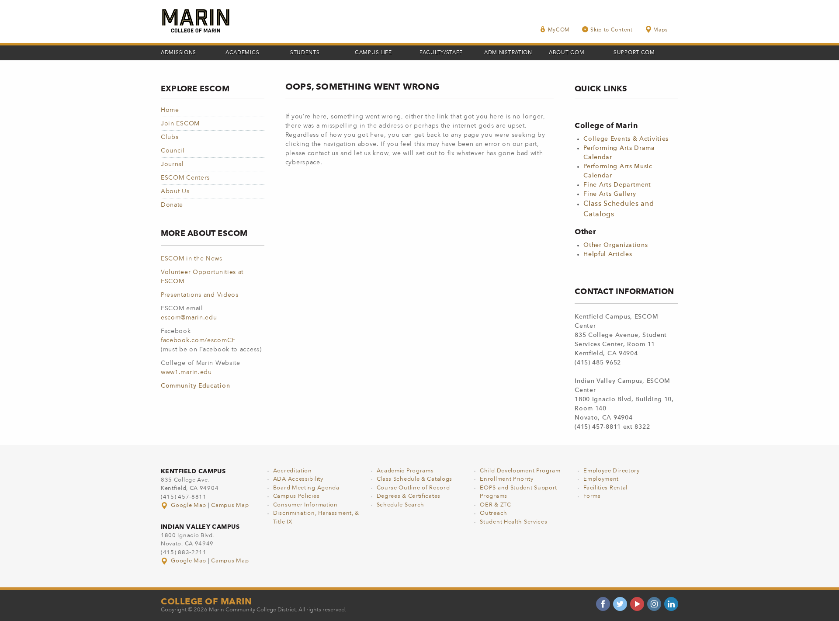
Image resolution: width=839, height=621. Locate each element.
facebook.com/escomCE (198, 340)
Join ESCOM (180, 124)
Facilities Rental (605, 488)
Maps (660, 30)
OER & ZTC (495, 505)
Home (170, 110)
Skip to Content (611, 30)
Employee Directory (611, 471)
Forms (592, 496)
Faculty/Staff (441, 53)
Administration (508, 53)
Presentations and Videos (200, 295)
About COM (566, 53)
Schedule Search (401, 505)
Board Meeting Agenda (306, 488)
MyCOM (559, 30)
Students (305, 53)
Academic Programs (405, 471)
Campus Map (230, 505)
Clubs (170, 137)
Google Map (189, 505)
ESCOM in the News (191, 259)
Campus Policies (296, 496)
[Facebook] (603, 604)
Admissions (178, 53)
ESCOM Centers (185, 178)
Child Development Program (520, 471)
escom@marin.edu (189, 318)
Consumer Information (305, 505)
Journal (172, 164)
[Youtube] (637, 604)
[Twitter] (620, 604)
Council (173, 151)
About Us (175, 191)
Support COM (634, 53)
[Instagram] (654, 604)
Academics (242, 53)
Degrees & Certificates (408, 496)
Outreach (493, 513)
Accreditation (292, 471)
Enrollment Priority (506, 479)
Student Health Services (513, 522)
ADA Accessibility (298, 479)
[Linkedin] (671, 604)
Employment (601, 479)
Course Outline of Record (413, 488)
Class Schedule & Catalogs (415, 479)
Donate (172, 205)
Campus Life (373, 53)
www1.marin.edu (186, 372)
